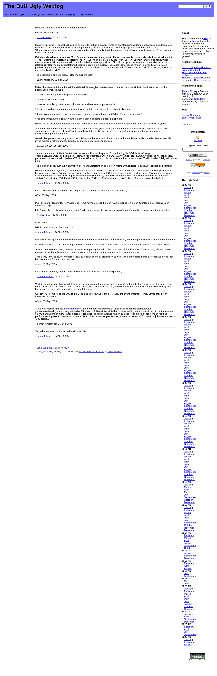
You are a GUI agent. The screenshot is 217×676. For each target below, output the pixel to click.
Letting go (187, 75)
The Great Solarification (194, 72)
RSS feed (198, 141)
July (186, 202)
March (187, 192)
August (188, 205)
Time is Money (189, 91)
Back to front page (191, 117)
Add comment (44, 347)
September (190, 208)
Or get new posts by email (198, 146)
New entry (187, 124)
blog (205, 38)
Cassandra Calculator (193, 99)
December (189, 215)
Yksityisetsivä (44, 37)
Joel (39, 301)
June (186, 200)
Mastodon (196, 173)
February (189, 190)
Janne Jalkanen (190, 41)
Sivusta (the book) (191, 70)
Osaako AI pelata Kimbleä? (196, 67)
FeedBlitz (206, 160)
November (189, 213)
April (186, 195)
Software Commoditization (196, 77)
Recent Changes (191, 115)
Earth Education (72, 308)
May (186, 197)
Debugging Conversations (196, 80)
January (188, 187)
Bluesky (207, 173)
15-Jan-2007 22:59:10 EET (91, 351)
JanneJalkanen (45, 183)
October (188, 210)
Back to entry (61, 347)
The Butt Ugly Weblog (34, 6)
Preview (189, 160)
